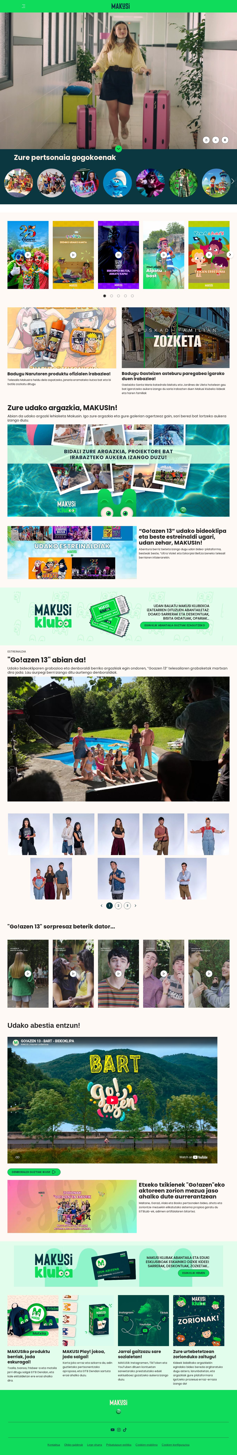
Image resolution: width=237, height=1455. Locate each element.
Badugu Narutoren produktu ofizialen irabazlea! (59, 374)
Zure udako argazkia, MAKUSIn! (62, 408)
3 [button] (126, 906)
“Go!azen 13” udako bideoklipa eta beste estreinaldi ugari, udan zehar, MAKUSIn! (182, 537)
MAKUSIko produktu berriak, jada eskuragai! (28, 1357)
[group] (28, 255)
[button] (233, 181)
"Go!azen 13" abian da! (46, 660)
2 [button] (117, 906)
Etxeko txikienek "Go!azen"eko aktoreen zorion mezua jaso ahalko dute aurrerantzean (182, 1190)
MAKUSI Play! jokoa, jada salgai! (84, 1354)
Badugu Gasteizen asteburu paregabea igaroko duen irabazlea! (173, 376)
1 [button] (108, 906)
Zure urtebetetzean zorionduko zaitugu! (194, 1354)
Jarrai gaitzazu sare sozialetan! (139, 1354)
